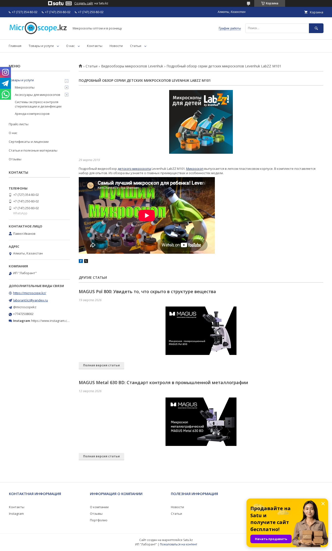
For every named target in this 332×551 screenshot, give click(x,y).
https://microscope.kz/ (29, 293)
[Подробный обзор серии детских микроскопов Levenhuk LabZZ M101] (201, 122)
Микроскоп (194, 168)
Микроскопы (25, 87)
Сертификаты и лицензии (29, 141)
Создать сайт (83, 3)
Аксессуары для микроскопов (37, 94)
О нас (70, 46)
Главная (15, 46)
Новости (116, 46)
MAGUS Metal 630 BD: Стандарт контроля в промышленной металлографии (163, 382)
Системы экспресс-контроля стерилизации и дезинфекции (38, 104)
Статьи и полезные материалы (33, 150)
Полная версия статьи (101, 365)
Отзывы (15, 159)
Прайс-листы (18, 124)
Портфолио (98, 520)
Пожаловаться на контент (178, 544)
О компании (99, 507)
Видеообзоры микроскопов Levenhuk (132, 66)
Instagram (16, 513)
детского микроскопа (134, 168)
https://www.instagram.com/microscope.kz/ (63, 320)
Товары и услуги (41, 46)
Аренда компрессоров (32, 113)
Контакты (94, 46)
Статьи (135, 46)
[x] (86, 262)
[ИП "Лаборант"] (38, 33)
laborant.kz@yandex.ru (30, 300)
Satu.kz (188, 540)
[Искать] (316, 28)
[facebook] (81, 262)
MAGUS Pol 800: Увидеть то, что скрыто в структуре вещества (147, 291)
